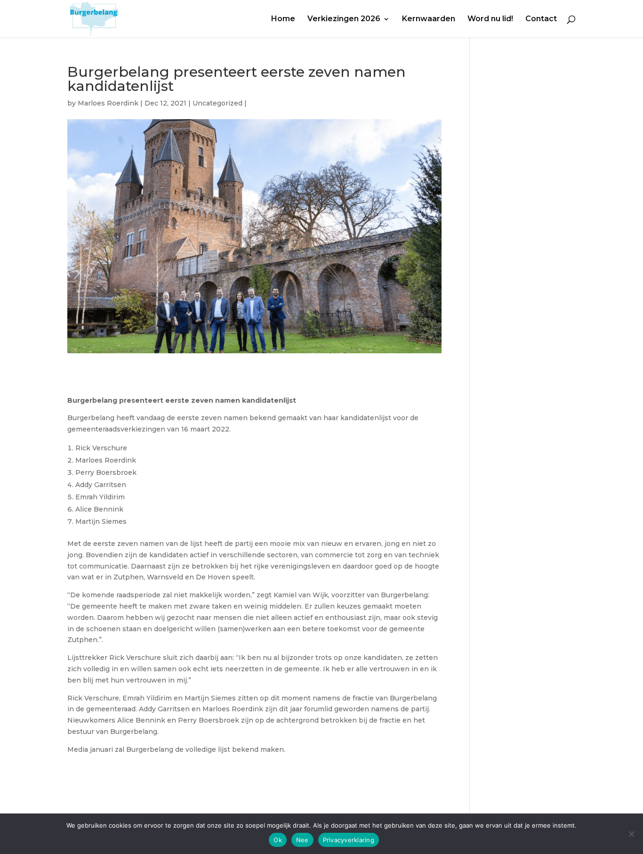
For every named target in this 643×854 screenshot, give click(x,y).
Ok (277, 840)
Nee (302, 840)
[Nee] (631, 833)
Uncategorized (217, 103)
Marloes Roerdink (108, 103)
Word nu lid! (490, 19)
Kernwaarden (428, 19)
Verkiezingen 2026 (343, 19)
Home (283, 19)
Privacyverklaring (348, 840)
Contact (541, 19)
